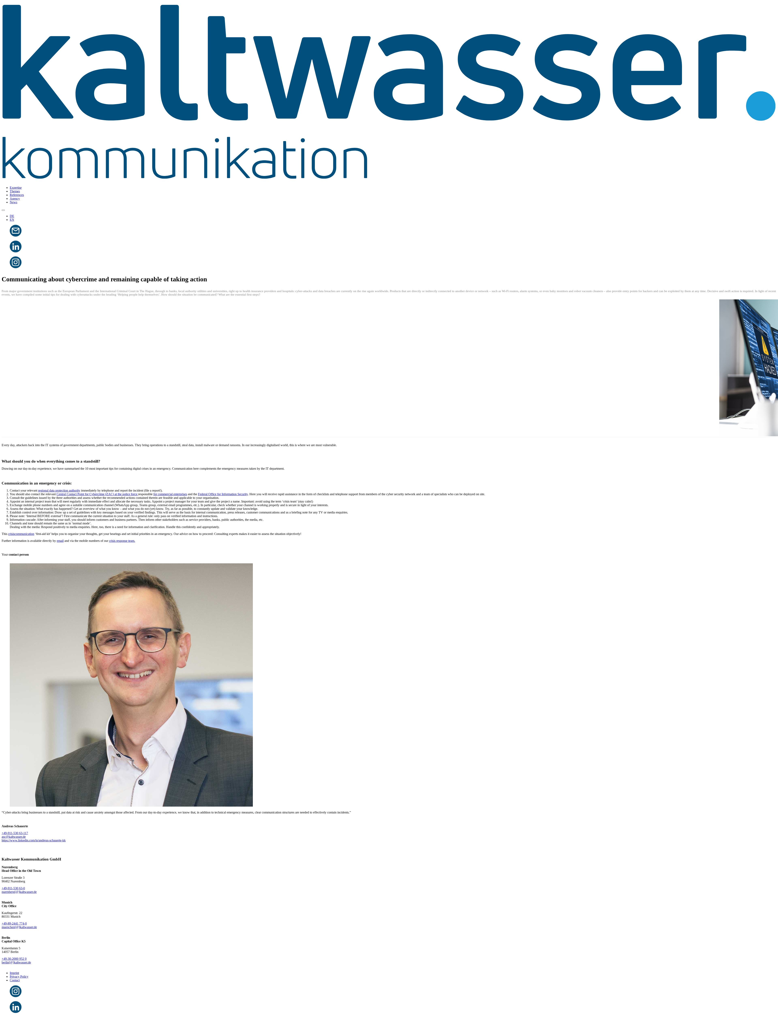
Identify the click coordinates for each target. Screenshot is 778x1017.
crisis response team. (122, 540)
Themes (15, 191)
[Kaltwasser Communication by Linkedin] (15, 1012)
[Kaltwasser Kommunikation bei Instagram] (15, 267)
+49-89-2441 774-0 (14, 923)
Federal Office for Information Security (223, 494)
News (13, 202)
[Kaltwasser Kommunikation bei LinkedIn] (15, 251)
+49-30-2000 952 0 (14, 958)
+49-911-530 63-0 (13, 888)
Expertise (16, 187)
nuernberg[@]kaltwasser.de (19, 892)
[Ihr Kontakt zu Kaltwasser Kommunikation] (15, 235)
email (60, 540)
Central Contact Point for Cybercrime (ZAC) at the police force (97, 494)
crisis (11, 534)
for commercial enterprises (170, 494)
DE (12, 216)
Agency (15, 198)
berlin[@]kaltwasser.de (16, 962)
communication (24, 534)
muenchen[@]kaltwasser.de (19, 927)
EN (12, 219)
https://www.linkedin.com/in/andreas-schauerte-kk (34, 840)
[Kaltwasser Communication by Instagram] (15, 996)
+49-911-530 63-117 (15, 833)
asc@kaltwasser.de (14, 836)
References (17, 195)
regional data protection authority (59, 490)
